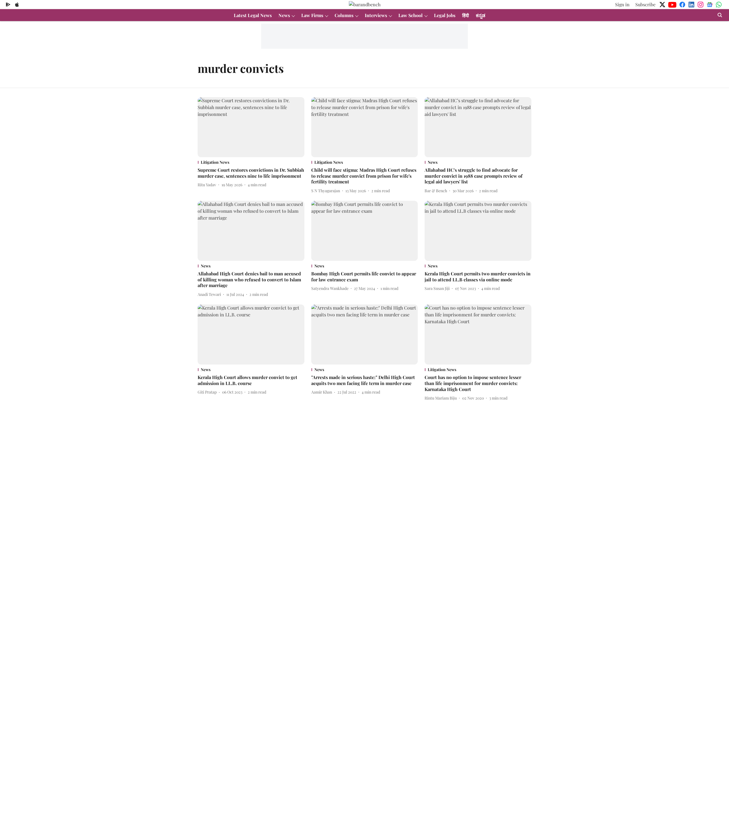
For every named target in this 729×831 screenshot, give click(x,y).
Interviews (376, 15)
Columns (344, 15)
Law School (410, 15)
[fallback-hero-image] (251, 127)
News (284, 15)
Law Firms (312, 15)
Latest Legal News (253, 15)
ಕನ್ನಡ (480, 15)
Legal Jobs (444, 15)
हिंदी (465, 15)
